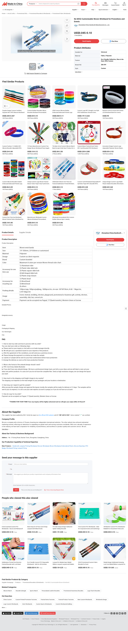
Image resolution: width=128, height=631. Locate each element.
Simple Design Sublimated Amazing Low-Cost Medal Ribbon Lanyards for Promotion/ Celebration (114, 564)
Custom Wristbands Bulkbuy (64, 604)
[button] (78, 3)
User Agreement (74, 624)
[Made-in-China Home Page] (12, 4)
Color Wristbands (27, 604)
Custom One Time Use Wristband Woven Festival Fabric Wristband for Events (12, 218)
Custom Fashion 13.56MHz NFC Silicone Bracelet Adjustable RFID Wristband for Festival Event (11, 147)
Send (16, 490)
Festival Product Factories (66, 599)
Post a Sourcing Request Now (54, 490)
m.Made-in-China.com (68, 621)
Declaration (84, 624)
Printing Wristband (31, 446)
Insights (103, 619)
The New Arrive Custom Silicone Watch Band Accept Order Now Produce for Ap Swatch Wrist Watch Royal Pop (63, 147)
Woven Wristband (55, 446)
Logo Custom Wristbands (10, 604)
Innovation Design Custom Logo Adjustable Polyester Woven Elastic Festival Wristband (113, 147)
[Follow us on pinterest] (122, 613)
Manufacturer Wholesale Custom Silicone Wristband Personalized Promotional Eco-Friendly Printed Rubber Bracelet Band (36, 218)
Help (92, 9)
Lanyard (22, 446)
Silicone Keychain (79, 446)
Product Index (96, 619)
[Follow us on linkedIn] (125, 613)
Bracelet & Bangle (21, 591)
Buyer (83, 9)
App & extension (103, 9)
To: (11, 469)
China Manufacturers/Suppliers (49, 619)
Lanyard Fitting (22, 448)
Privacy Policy (92, 624)
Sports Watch (34, 591)
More (3, 607)
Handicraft (15, 446)
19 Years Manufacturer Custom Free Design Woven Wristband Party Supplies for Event (38, 147)
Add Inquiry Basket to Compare (37, 73)
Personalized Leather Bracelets (51, 591)
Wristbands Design (101, 599)
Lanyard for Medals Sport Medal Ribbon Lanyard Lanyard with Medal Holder (63, 564)
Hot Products (26, 619)
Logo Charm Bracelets (93, 591)
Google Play (18, 613)
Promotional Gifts (22, 13)
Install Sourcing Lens (49, 613)
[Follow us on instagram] (117, 613)
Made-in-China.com (56, 621)
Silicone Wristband (43, 446)
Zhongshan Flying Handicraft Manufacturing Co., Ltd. (94, 25)
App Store (6, 613)
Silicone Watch (7, 591)
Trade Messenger (31, 613)
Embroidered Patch (67, 446)
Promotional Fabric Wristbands (61, 13)
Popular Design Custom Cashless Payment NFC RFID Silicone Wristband (13, 111)
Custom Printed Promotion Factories (26, 599)
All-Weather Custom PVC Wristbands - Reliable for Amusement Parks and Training (114, 528)
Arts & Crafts (11, 13)
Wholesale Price (75, 619)
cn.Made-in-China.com (81, 621)
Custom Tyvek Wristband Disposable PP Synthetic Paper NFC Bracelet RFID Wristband (89, 183)
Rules (125, 9)
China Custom (7, 599)
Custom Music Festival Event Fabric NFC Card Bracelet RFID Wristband (87, 147)
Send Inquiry (86, 41)
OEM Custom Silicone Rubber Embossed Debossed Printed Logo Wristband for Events (62, 112)
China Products (35, 619)
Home (3, 13)
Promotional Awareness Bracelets (73, 591)
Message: (9, 474)
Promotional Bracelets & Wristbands (39, 13)
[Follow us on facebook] (112, 613)
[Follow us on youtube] (120, 613)
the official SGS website (46, 415)
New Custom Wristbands (85, 599)
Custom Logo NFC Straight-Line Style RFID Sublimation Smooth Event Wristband (88, 112)
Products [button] (32, 4)
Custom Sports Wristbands (44, 604)
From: (10, 464)
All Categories (8, 9)
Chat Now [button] (115, 41)
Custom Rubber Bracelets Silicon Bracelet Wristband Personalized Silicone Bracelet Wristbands (36, 112)
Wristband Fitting (11, 448)
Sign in (124, 5)
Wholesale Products (64, 619)
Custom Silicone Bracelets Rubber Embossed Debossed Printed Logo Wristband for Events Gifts (12, 183)
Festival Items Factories (48, 599)
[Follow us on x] (114, 613)
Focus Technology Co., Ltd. (51, 624)
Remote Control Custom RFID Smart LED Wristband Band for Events (113, 111)
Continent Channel (86, 619)
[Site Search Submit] (84, 4)
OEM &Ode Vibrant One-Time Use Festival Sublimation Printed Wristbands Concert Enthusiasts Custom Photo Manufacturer (64, 183)
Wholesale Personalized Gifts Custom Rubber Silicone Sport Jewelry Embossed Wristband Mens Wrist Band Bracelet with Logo (63, 218)
